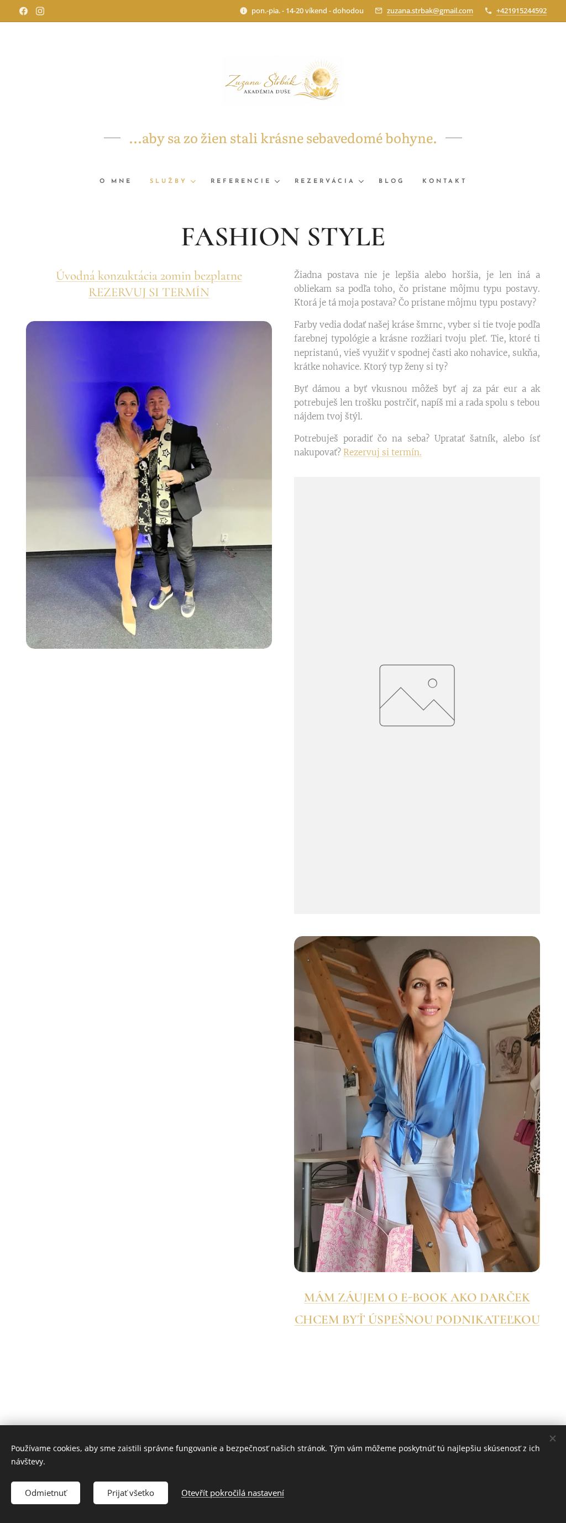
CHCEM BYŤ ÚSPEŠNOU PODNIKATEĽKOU (417, 1319)
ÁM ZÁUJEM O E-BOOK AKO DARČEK (422, 1297)
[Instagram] (40, 11)
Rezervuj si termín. (382, 452)
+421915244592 (521, 10)
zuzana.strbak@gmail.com (430, 10)
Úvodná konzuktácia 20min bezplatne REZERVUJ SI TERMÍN (149, 284)
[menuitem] (120, 182)
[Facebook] (23, 11)
